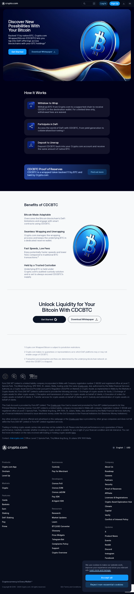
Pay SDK (56, 497)
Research (56, 513)
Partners (109, 480)
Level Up (6, 475)
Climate (108, 506)
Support (55, 548)
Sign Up (114, 3)
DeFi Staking (8, 517)
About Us (109, 467)
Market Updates (59, 517)
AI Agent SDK (58, 501)
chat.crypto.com (16, 438)
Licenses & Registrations (116, 497)
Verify (107, 515)
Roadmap (109, 471)
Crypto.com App (9, 467)
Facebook (109, 558)
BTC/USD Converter (61, 526)
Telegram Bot (58, 539)
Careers (108, 475)
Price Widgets (58, 535)
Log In (103, 3)
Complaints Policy (60, 544)
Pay (3, 522)
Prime (4, 526)
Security (108, 484)
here (74, 433)
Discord (108, 549)
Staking (5, 513)
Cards (4, 500)
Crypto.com (83, 386)
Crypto (5, 488)
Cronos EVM (57, 488)
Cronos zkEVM (58, 492)
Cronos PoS (57, 483)
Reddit (108, 545)
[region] (106, 576)
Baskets (5, 504)
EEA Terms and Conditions (71, 587)
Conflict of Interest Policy (116, 519)
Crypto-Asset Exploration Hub (118, 502)
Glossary (56, 531)
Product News (111, 536)
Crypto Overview (59, 552)
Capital (108, 511)
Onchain (6, 471)
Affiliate (108, 493)
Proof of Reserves (113, 489)
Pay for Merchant (60, 471)
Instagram (109, 553)
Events (108, 540)
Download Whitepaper (42, 52)
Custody (56, 467)
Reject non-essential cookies (106, 584)
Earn (4, 509)
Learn (54, 522)
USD (128, 447)
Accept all (107, 577)
